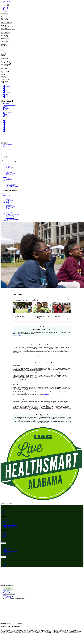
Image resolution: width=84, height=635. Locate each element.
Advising (3, 25)
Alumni (2, 49)
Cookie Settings (8, 588)
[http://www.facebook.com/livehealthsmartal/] (3, 511)
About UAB (3, 557)
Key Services (6, 169)
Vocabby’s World (49, 418)
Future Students (4, 14)
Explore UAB (3, 143)
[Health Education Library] (22, 307)
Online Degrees (4, 38)
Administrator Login (10, 596)
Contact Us (3, 508)
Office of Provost (5, 61)
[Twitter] (4, 122)
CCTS (2, 74)
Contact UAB (6, 590)
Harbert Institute (4, 72)
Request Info (4, 19)
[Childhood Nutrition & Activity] (42, 307)
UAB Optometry (4, 82)
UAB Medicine (4, 80)
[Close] (8, 5)
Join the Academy (42, 356)
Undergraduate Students (5, 22)
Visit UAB (3, 17)
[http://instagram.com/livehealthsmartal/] (3, 512)
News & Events (6, 146)
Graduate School (4, 35)
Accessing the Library (17, 335)
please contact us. (37, 379)
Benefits (2, 54)
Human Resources (5, 62)
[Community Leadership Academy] (61, 307)
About (4, 165)
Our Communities (7, 519)
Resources (3, 45)
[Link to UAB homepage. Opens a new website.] (12, 570)
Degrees (5, 534)
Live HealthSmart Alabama (6, 144)
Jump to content (6, 2)
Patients (2, 77)
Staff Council (4, 65)
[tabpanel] (42, 161)
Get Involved (4, 52)
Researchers (3, 68)
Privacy (5, 591)
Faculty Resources (5, 64)
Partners (4, 177)
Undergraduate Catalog (6, 27)
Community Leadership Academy (10, 525)
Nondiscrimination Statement (6, 585)
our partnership (45, 394)
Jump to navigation (7, 1)
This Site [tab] (5, 156)
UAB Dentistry (4, 81)
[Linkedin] (4, 131)
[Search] (1, 149)
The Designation (6, 521)
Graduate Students (4, 32)
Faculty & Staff (4, 58)
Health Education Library (8, 526)
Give (4, 535)
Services (3, 44)
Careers (4, 538)
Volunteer (5, 523)
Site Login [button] (5, 595)
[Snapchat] (4, 129)
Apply (4, 533)
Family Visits (4, 47)
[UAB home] (42, 141)
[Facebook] (4, 120)
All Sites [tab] (5, 158)
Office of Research (5, 71)
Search (2, 160)
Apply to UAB (4, 18)
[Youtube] (4, 127)
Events (2, 55)
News (4, 536)
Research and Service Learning (8, 29)
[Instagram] (4, 124)
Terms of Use (6, 592)
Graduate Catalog (5, 37)
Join (4, 180)
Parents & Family (4, 41)
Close (2, 193)
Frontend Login (9, 597)
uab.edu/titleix (3, 633)
